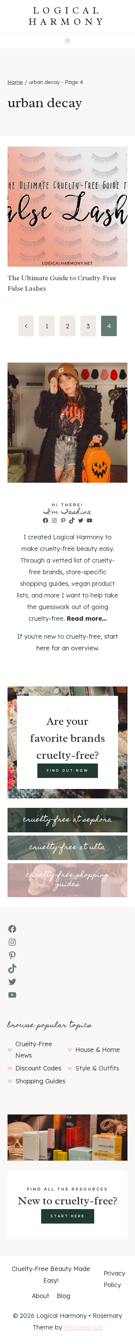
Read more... (87, 618)
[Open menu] (67, 40)
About (40, 1296)
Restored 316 (83, 1327)
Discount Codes (38, 1068)
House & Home (97, 1049)
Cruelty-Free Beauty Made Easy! (51, 1274)
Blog (63, 1296)
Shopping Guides (40, 1081)
